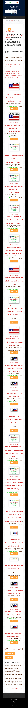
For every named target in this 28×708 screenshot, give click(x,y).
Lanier (13, 71)
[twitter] (11, 13)
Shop (16, 701)
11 (9, 649)
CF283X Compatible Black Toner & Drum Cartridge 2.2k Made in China (14, 311)
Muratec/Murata (8, 73)
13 (14, 649)
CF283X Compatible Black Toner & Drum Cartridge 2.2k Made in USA (14, 368)
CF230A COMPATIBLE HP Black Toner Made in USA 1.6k (14, 281)
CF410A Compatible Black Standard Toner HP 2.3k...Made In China (14, 189)
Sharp (6, 80)
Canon (14, 64)
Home (12, 20)
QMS (6, 77)
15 (19, 649)
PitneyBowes (13, 75)
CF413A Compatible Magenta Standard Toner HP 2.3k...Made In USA (14, 98)
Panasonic (7, 75)
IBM (14, 69)
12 (12, 649)
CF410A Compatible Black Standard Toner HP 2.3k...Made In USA (14, 128)
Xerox (19, 80)
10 (7, 649)
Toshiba (15, 80)
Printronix (20, 75)
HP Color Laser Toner (13, 688)
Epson (18, 64)
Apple (6, 64)
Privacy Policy (14, 702)
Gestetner (12, 66)
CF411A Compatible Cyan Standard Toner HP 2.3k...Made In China (14, 159)
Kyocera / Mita (8, 71)
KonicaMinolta (20, 69)
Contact (8, 701)
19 (11, 651)
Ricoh (9, 77)
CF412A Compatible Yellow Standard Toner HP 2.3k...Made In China (14, 220)
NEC (14, 73)
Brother (10, 64)
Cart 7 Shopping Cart (14, 705)
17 (6, 651)
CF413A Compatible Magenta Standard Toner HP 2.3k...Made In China (13, 250)
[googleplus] (13, 13)
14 (17, 649)
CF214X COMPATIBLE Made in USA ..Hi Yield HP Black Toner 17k (14, 543)
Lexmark (18, 71)
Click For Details (14, 92)
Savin (18, 77)
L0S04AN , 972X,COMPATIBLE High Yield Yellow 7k (14, 393)
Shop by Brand (20, 701)
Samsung (14, 77)
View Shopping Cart (9, 31)
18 (8, 651)
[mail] (16, 13)
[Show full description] (20, 131)
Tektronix (11, 80)
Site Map (12, 701)
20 (13, 651)
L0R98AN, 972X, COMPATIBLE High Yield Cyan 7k (14, 420)
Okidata (18, 73)
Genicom (7, 66)
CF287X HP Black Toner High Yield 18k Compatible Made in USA (14, 342)
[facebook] (14, 13)
